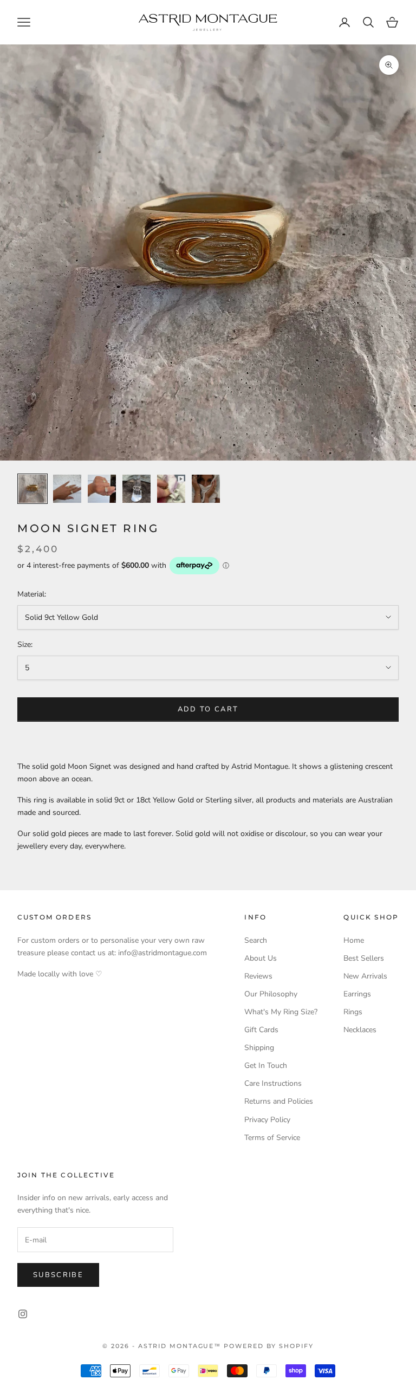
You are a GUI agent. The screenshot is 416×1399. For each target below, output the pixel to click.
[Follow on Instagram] (22, 1314)
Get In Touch (265, 1065)
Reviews (258, 976)
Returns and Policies (278, 1101)
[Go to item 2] (67, 489)
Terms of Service (272, 1137)
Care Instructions (273, 1083)
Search (255, 940)
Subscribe (58, 1275)
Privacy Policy (267, 1120)
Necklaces (359, 1030)
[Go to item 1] (32, 489)
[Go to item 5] (171, 489)
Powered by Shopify (269, 1346)
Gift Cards (261, 1030)
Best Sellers (363, 958)
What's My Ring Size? (280, 1012)
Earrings (357, 994)
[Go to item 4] (136, 489)
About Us (260, 958)
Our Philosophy (270, 994)
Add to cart (208, 709)
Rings (352, 1012)
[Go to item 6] (206, 489)
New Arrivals (365, 976)
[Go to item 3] (102, 489)
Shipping (259, 1047)
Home (353, 940)
